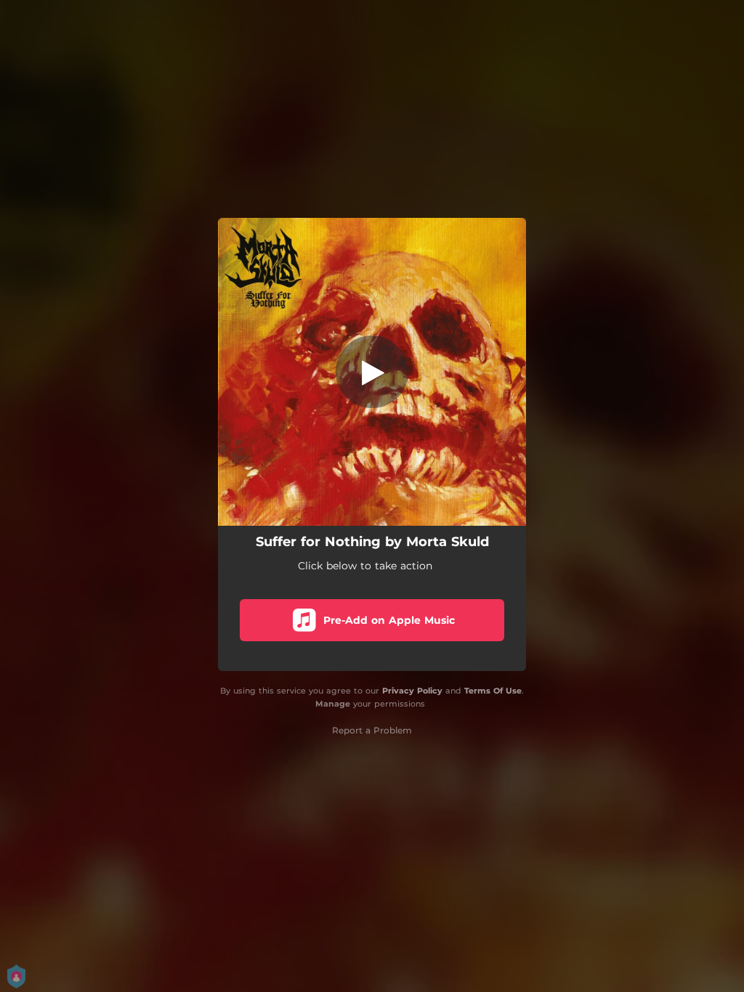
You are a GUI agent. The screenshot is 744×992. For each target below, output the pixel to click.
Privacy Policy (412, 691)
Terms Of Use (493, 691)
